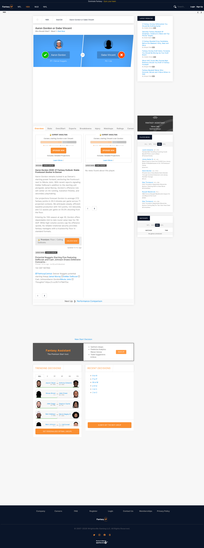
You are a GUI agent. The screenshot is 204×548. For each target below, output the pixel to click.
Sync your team (110, 1)
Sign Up (199, 7)
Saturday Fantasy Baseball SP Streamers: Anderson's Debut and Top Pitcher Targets (155, 33)
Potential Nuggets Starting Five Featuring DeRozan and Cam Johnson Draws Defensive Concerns (58, 259)
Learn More (57, 160)
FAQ (76, 511)
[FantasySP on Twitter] (94, 535)
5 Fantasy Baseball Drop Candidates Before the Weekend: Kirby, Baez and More (155, 43)
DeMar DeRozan (70, 276)
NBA (28, 7)
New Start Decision (83, 339)
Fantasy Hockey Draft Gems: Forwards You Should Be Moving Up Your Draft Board (156, 53)
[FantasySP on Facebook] (104, 535)
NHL (45, 7)
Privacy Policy (163, 511)
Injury (97, 128)
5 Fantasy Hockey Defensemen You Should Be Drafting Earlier (154, 25)
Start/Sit (59, 20)
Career (130, 128)
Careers (58, 511)
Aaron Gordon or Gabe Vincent (82, 20)
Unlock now (72, 241)
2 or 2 (94, 392)
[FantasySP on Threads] (109, 535)
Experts (72, 128)
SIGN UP (121, 352)
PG (77, 376)
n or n (94, 389)
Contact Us (128, 511)
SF (62, 376)
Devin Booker (147, 171)
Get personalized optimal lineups (57, 431)
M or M (95, 382)
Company (40, 511)
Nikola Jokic (65, 279)
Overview (39, 128)
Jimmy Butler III (147, 159)
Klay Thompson (147, 182)
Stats (49, 128)
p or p (94, 386)
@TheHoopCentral (43, 273)
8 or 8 (94, 376)
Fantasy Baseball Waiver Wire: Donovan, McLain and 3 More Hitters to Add (156, 72)
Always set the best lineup (109, 425)
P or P (94, 379)
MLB (36, 7)
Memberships (145, 511)
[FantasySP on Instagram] (99, 535)
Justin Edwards (147, 150)
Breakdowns (85, 128)
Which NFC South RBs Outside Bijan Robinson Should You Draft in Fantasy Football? (155, 62)
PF (54, 376)
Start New (61, 31)
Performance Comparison (89, 301)
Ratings (120, 128)
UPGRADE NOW (58, 150)
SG (70, 376)
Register (93, 511)
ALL (39, 376)
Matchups (108, 128)
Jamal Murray (55, 276)
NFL (19, 7)
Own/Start (60, 128)
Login (192, 7)
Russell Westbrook (148, 192)
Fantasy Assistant (58, 350)
